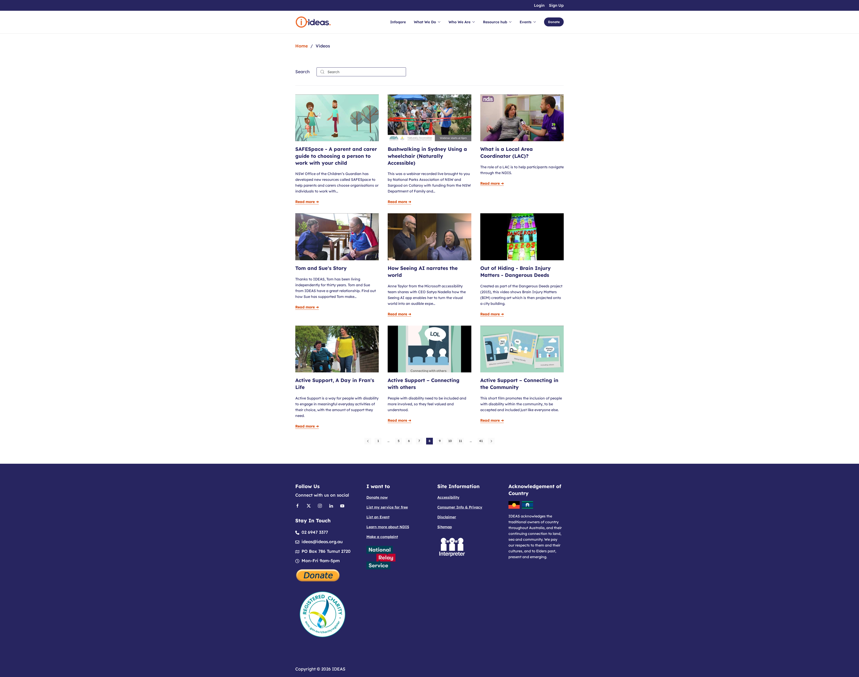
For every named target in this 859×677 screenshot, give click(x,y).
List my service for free (387, 507)
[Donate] (318, 574)
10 (450, 441)
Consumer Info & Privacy (459, 507)
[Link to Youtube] (342, 505)
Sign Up (556, 5)
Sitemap (444, 527)
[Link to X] (308, 505)
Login (539, 5)
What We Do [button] (425, 22)
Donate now (377, 497)
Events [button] (526, 22)
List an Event (377, 517)
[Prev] (367, 441)
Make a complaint (382, 536)
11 (460, 441)
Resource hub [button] (495, 22)
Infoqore (398, 22)
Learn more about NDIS (387, 527)
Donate (554, 22)
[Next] (491, 441)
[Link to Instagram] (320, 505)
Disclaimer (446, 517)
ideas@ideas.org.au (322, 541)
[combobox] (361, 71)
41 (481, 441)
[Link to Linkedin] (331, 505)
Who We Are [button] (459, 22)
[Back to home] (313, 22)
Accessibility (448, 497)
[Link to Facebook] (297, 505)
